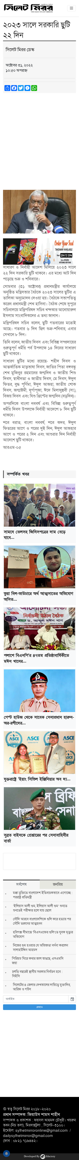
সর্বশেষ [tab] (21, 884)
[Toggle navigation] (71, 8)
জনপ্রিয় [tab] (58, 884)
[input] (35, 999)
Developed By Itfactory (39, 1156)
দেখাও (39, 1007)
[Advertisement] (39, 137)
